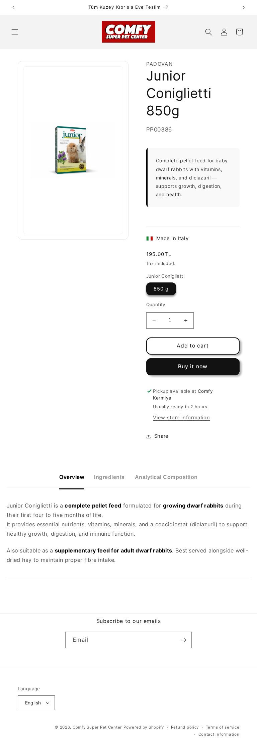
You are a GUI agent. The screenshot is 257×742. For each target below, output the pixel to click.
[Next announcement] (243, 7)
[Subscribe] (183, 640)
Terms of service (223, 727)
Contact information (219, 734)
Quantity (156, 304)
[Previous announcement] (13, 7)
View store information (181, 418)
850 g (161, 289)
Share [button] (161, 436)
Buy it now (192, 366)
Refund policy (185, 727)
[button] (14, 32)
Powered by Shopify (143, 727)
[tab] (71, 477)
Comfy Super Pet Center (97, 727)
